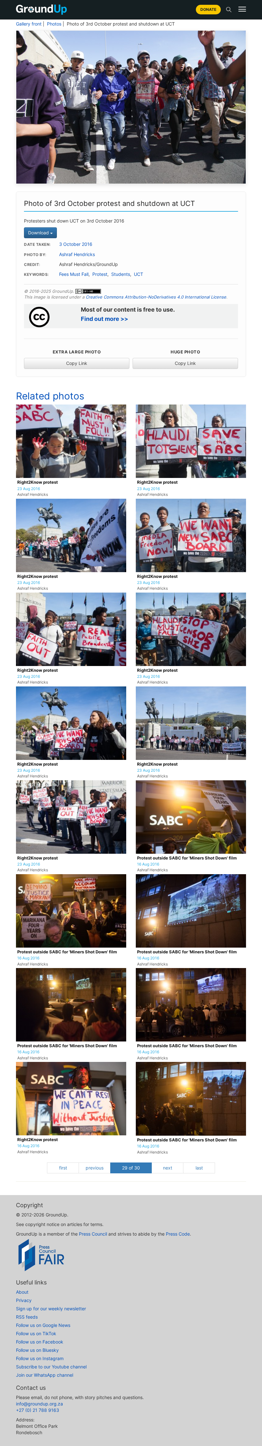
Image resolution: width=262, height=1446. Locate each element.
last (199, 1167)
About (22, 1292)
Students (120, 274)
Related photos (50, 396)
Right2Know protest (37, 482)
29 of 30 (131, 1167)
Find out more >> (104, 318)
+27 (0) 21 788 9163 (37, 1410)
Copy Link (76, 363)
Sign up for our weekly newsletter (51, 1308)
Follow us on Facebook (39, 1341)
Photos (54, 23)
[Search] (229, 9)
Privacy (24, 1300)
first (63, 1167)
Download (39, 232)
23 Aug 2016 (28, 489)
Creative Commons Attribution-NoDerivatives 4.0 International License (156, 296)
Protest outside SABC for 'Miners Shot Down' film (187, 858)
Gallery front (29, 23)
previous (95, 1167)
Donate (208, 9)
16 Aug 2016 (148, 864)
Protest (99, 274)
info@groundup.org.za (39, 1403)
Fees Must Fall (74, 274)
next (167, 1167)
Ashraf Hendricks (77, 254)
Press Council (93, 1234)
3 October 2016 (75, 244)
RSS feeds (27, 1317)
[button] (242, 9)
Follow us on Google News (43, 1325)
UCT (138, 274)
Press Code (178, 1234)
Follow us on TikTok (36, 1333)
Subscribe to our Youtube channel (51, 1366)
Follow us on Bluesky (37, 1350)
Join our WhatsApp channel (44, 1375)
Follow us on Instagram (40, 1358)
